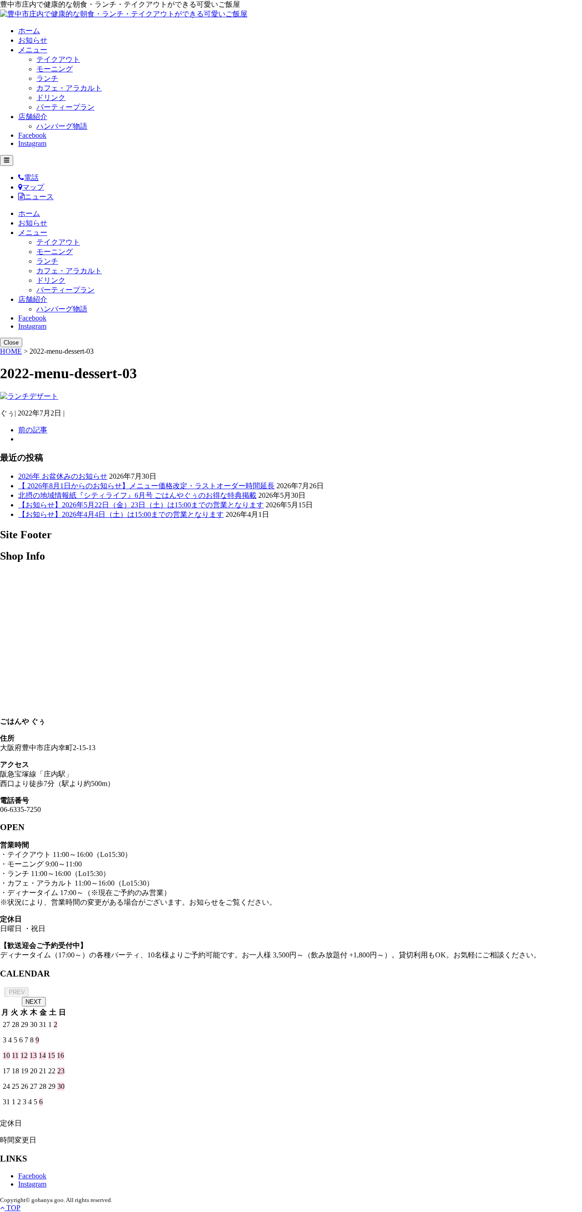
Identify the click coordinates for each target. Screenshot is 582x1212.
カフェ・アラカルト (69, 88)
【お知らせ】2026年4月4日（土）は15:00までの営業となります (121, 514)
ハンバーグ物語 (61, 126)
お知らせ (32, 40)
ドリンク (50, 97)
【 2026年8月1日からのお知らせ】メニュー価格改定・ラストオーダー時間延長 (146, 486)
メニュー (32, 50)
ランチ (47, 78)
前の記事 (32, 430)
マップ (33, 187)
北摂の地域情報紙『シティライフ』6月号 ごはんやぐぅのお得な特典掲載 (137, 495)
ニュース (39, 196)
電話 (31, 177)
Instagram (32, 143)
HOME (11, 351)
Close (11, 342)
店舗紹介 (32, 116)
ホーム (29, 31)
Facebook (32, 135)
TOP (12, 1208)
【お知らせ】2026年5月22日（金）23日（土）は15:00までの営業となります (141, 505)
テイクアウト (58, 59)
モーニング (54, 69)
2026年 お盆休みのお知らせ (62, 476)
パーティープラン (65, 107)
